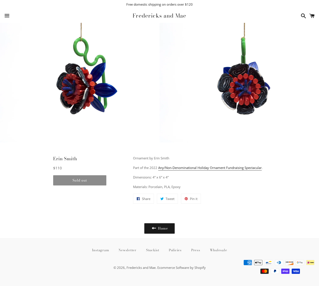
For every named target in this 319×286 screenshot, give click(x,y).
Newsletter (127, 250)
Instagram (100, 250)
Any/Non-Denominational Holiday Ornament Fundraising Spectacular (210, 167)
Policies (175, 250)
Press (195, 250)
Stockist (152, 250)
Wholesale (218, 250)
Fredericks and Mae (159, 16)
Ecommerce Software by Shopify (181, 267)
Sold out (79, 180)
